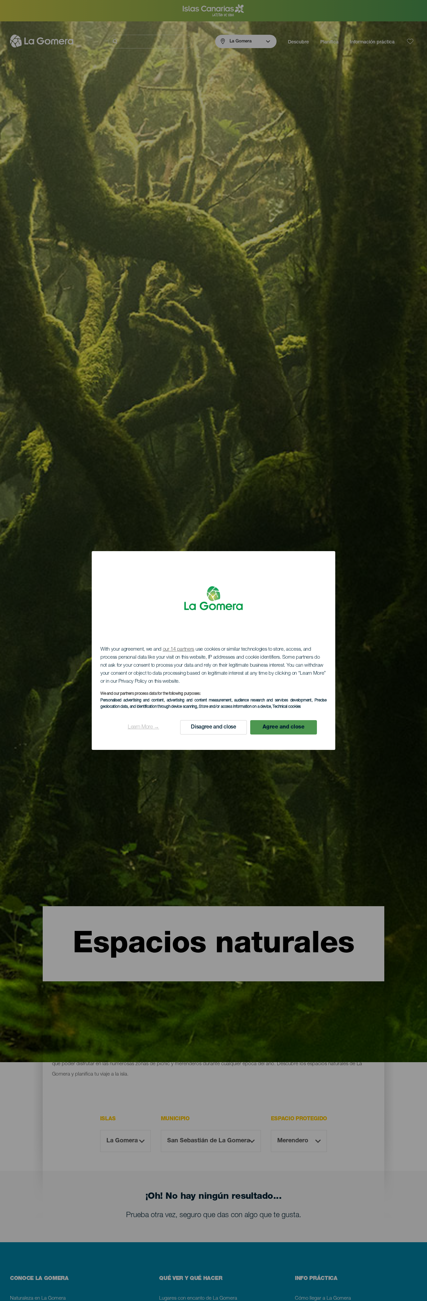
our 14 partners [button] (178, 649)
